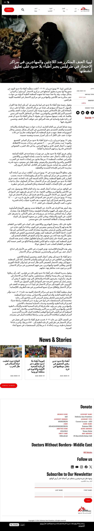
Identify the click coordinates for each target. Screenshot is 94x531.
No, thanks (14, 525)
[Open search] (22, 9)
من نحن (75, 10)
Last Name (59, 490)
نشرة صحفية (82, 97)
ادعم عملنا (36, 10)
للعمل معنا (63, 10)
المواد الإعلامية (50, 10)
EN (5, 2)
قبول (22, 525)
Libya (84, 103)
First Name (88, 490)
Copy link (88, 117)
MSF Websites (88, 452)
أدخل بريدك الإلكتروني (86, 481)
